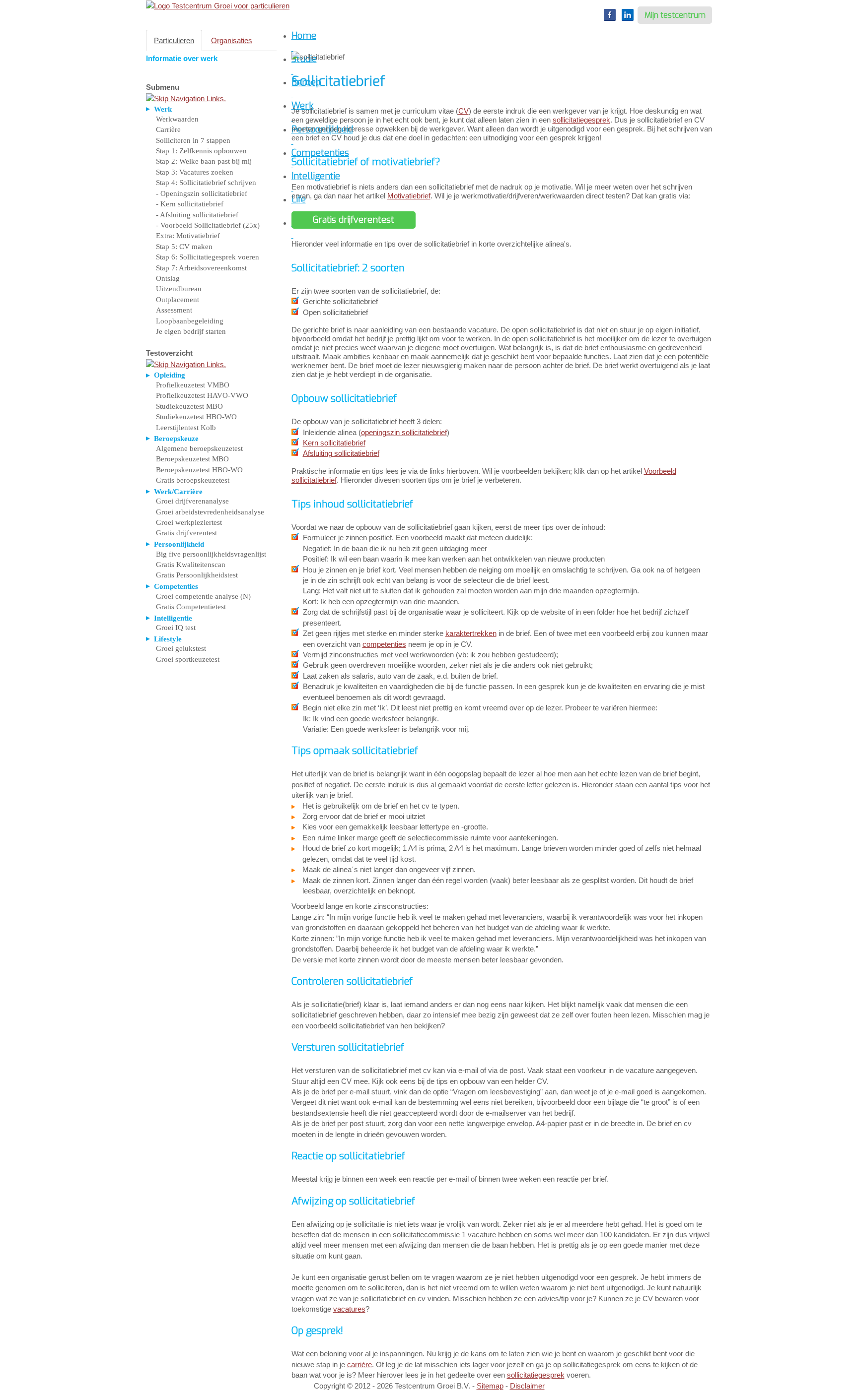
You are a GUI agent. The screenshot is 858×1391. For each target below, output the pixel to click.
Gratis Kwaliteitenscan (190, 565)
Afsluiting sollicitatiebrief (341, 453)
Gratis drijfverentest (186, 533)
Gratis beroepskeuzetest (192, 480)
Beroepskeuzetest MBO (192, 459)
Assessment (174, 310)
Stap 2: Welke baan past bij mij (204, 161)
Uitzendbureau (179, 289)
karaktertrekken (471, 633)
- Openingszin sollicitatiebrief (201, 193)
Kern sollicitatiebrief (334, 443)
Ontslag (168, 278)
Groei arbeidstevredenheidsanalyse (210, 512)
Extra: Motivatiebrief (188, 236)
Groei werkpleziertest (189, 522)
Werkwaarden (177, 119)
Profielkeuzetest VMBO (192, 385)
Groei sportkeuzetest (187, 659)
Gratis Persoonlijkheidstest (197, 575)
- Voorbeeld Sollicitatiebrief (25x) (208, 225)
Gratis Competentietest (191, 607)
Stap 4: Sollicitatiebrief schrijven (206, 183)
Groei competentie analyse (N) (203, 596)
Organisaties (231, 40)
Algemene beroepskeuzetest (199, 448)
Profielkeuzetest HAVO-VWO (202, 395)
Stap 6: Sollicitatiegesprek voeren (207, 257)
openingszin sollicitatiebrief (404, 432)
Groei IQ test (176, 628)
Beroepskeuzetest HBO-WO (199, 470)
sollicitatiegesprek (581, 120)
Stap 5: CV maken (184, 247)
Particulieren (174, 40)
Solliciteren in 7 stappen (193, 140)
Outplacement (177, 300)
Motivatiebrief (408, 195)
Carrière (168, 129)
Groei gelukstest (181, 648)
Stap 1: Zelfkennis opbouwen (201, 151)
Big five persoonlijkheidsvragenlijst (211, 554)
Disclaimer (527, 1386)
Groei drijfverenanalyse (192, 501)
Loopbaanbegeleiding (189, 321)
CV (463, 111)
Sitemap (490, 1386)
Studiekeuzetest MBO (189, 406)
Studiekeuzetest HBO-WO (196, 417)
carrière (359, 1364)
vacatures (349, 1309)
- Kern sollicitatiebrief (189, 204)
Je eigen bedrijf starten (191, 331)
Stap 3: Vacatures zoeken (194, 172)
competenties (384, 644)
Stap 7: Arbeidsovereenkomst (201, 268)
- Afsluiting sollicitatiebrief (197, 215)
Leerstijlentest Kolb (186, 428)
